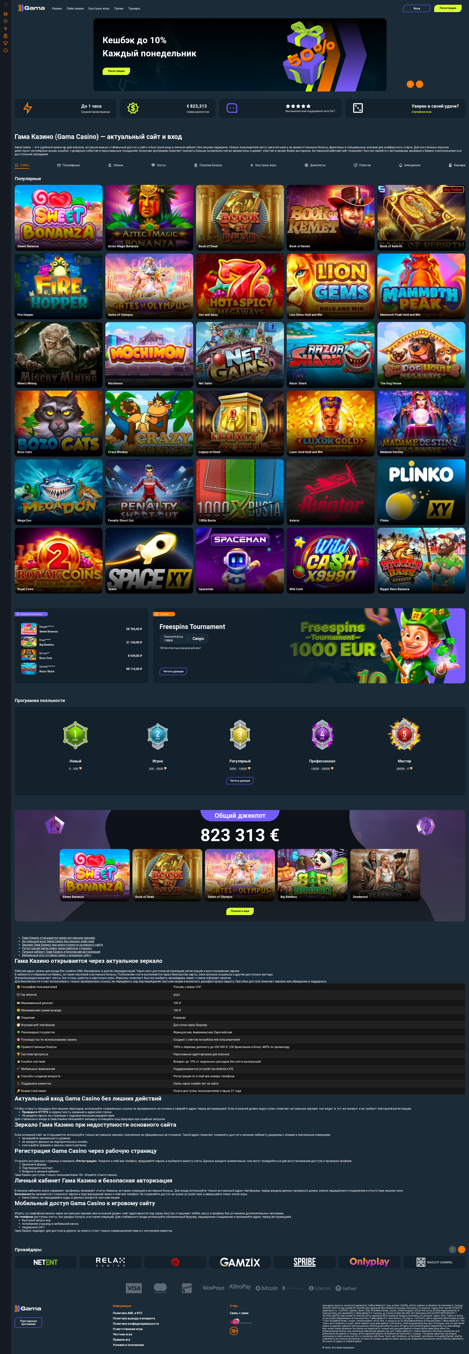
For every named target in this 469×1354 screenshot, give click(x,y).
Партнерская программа (28, 1322)
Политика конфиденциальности (136, 1323)
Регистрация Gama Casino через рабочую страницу (57, 948)
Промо (118, 8)
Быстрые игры (99, 8)
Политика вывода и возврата (134, 1318)
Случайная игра (421, 111)
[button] (410, 84)
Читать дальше (173, 671)
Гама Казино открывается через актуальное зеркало (58, 938)
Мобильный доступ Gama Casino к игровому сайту (56, 955)
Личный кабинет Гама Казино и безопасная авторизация (61, 951)
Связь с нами (239, 1313)
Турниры (134, 8)
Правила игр (121, 1339)
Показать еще (240, 911)
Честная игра (122, 1334)
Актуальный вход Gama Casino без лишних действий (58, 941)
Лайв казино (75, 8)
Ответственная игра (128, 1329)
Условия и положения (128, 1345)
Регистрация (448, 8)
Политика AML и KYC (128, 1313)
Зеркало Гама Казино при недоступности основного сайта (62, 945)
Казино (57, 8)
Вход (417, 8)
